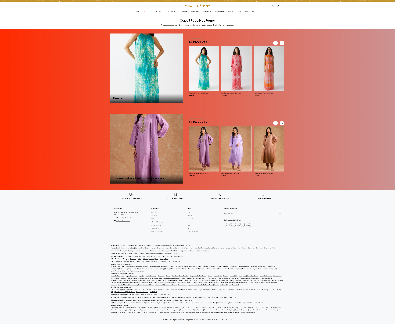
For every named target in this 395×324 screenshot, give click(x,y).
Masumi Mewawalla (224, 278)
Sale (144, 11)
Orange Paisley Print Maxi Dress (263, 93)
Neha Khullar (146, 280)
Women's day (186, 269)
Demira (210, 276)
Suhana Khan (180, 303)
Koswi (119, 278)
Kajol (147, 303)
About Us (153, 212)
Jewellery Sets (151, 251)
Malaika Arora (190, 303)
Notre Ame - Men (191, 290)
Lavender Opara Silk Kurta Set (230, 173)
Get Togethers (169, 269)
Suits (153, 256)
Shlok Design (203, 283)
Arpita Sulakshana (131, 276)
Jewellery (206, 11)
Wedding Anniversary (137, 271)
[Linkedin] (235, 225)
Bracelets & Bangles (164, 251)
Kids (238, 11)
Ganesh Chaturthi (174, 267)
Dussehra (212, 267)
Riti (194, 297)
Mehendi (256, 267)
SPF (274, 283)
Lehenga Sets (139, 248)
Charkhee (175, 276)
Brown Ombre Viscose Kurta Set (263, 173)
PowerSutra (228, 280)
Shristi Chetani (224, 283)
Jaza (244, 276)
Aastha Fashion (115, 276)
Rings (144, 251)
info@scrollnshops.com (123, 221)
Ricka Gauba (278, 280)
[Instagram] (240, 225)
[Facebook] (226, 225)
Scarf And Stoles (151, 253)
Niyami (181, 280)
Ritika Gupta (126, 283)
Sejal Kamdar (181, 283)
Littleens (143, 295)
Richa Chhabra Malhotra (265, 280)
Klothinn (113, 278)
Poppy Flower (218, 280)
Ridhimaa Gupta (116, 283)
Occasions (182, 11)
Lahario (162, 278)
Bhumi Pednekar (201, 303)
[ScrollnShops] (197, 5)
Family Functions (116, 271)
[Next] (282, 43)
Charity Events (267, 269)
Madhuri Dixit (140, 303)
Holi (123, 267)
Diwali (219, 267)
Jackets (222, 248)
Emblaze (225, 276)
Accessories (219, 11)
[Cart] (283, 5)
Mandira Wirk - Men (134, 290)
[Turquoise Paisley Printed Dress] (204, 68)
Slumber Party (246, 269)
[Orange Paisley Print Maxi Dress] (269, 68)
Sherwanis (166, 256)
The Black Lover (123, 285)
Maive (183, 278)
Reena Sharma (247, 280)
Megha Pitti (235, 278)
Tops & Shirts (170, 248)
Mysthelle (127, 280)
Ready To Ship (250, 11)
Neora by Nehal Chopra (159, 280)
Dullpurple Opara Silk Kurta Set (198, 173)
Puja (274, 269)
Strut (205, 297)
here (195, 25)
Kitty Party (125, 271)
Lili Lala (168, 278)
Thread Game (182, 285)
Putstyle (168, 300)
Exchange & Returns (157, 225)
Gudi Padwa (152, 267)
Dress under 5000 (269, 248)
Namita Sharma (136, 280)
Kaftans (244, 248)
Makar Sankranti (162, 267)
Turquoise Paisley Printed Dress (198, 93)
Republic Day (129, 267)
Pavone (201, 280)
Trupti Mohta (223, 297)
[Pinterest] (244, 225)
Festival (177, 269)
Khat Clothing (277, 276)
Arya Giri (141, 276)
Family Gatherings (217, 269)
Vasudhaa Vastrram (142, 292)
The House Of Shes (148, 285)
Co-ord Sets (160, 248)
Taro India (114, 285)
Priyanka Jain (237, 280)
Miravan (269, 278)
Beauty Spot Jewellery (140, 300)
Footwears (160, 253)
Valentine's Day (115, 267)
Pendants (174, 251)
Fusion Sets (236, 248)
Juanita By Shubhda (266, 276)
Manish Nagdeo (147, 290)
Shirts (127, 256)
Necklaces (138, 251)
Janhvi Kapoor (259, 303)
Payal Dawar (209, 280)
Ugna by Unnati (193, 285)
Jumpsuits (229, 248)
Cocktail (269, 267)
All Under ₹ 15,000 (157, 11)
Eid (192, 269)
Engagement (128, 269)
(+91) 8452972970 (126, 218)
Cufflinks (190, 251)
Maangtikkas (183, 251)
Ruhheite (199, 297)
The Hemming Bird (135, 285)
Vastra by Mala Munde (206, 285)
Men (230, 11)
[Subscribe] (280, 213)
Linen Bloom (176, 278)
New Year (233, 267)
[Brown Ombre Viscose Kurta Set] (269, 149)
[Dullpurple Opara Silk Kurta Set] (204, 149)
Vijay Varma (229, 303)
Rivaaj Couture (135, 283)
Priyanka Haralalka (204, 290)
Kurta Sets (130, 248)
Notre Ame (188, 280)
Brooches (198, 251)
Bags (130, 253)
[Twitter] (231, 225)
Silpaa (251, 283)
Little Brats (135, 295)
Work (208, 269)
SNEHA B (269, 283)
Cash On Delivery (193, 232)
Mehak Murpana (245, 278)
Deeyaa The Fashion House (198, 276)
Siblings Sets (164, 259)
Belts (175, 253)
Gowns (177, 248)
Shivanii (195, 283)
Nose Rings (205, 251)
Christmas (225, 267)
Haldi (142, 269)
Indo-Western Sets (186, 248)
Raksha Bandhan (186, 267)
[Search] (273, 5)
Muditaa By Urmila (116, 280)
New (137, 11)
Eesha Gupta (218, 276)
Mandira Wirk (190, 278)
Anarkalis (197, 248)
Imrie (240, 276)
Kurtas (149, 256)
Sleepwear (251, 248)
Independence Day (141, 267)
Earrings (130, 251)
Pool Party (149, 269)
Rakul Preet (221, 303)
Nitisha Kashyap (172, 280)
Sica (181, 300)
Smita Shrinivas (259, 283)
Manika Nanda (200, 278)
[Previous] (275, 43)
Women (171, 11)
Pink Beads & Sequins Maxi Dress (231, 93)
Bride (121, 269)
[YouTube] (249, 225)
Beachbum (161, 276)
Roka (274, 267)
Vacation (202, 269)
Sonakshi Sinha (170, 303)
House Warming (159, 269)
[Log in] (278, 5)
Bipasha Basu (211, 303)
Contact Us (154, 215)
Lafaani (156, 278)
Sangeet (262, 267)
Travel (197, 269)
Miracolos (263, 278)
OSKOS (195, 280)
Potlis (135, 253)
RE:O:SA (223, 290)
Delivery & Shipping (157, 222)
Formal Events (228, 269)
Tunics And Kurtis (206, 248)
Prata (163, 300)
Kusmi (124, 278)
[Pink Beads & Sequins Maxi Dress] (236, 68)
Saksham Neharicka (160, 283)
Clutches (141, 253)
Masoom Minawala (129, 303)
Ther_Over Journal (171, 285)
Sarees (147, 248)
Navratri (205, 267)
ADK (122, 276)
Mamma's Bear (152, 295)
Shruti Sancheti (235, 283)
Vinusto (216, 285)
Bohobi (168, 276)
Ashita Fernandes (151, 276)
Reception (137, 269)
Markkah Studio (211, 278)
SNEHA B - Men (275, 290)
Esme (150, 300)
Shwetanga (244, 283)
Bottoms (216, 248)
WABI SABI (224, 285)
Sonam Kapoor (239, 303)
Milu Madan (255, 278)
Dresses (153, 248)
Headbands (168, 253)
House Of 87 (233, 276)
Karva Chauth (197, 267)
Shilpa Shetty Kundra (157, 303)
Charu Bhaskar (183, 276)
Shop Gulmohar (213, 283)
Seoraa (189, 283)
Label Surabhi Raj (147, 278)
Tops (155, 262)
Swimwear (259, 248)
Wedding (194, 11)
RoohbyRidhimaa (147, 283)
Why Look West (234, 285)
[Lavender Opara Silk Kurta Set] (236, 149)
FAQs (152, 219)
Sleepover (238, 269)
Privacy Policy (155, 228)
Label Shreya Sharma (134, 278)
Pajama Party (257, 269)
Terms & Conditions (157, 232)
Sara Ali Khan (249, 303)
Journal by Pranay (252, 276)
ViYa (168, 295)
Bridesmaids (248, 267)
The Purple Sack (213, 297)
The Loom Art (159, 285)
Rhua (254, 280)
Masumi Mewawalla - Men (161, 290)
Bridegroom (114, 269)
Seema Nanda (171, 283)
